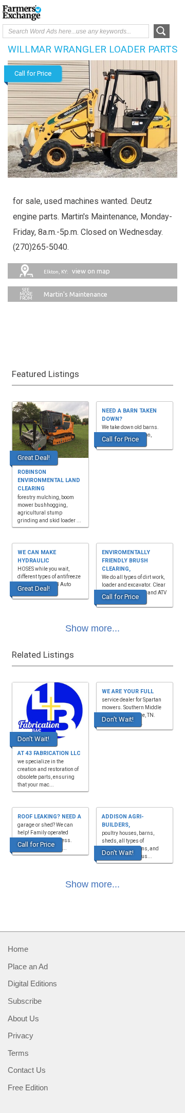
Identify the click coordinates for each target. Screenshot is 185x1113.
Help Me (127, 12)
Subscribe (25, 1001)
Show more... (92, 628)
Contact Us (27, 1070)
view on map (77, 271)
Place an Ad (28, 966)
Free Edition (28, 1087)
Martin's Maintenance (75, 294)
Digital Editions (32, 983)
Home (18, 949)
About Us (23, 1018)
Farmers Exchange (44, 13)
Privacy (20, 1035)
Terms (18, 1053)
